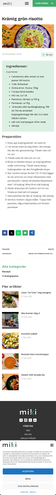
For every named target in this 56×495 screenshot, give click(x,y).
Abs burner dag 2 (30, 313)
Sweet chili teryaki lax (33, 375)
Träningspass (10, 276)
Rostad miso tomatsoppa (35, 354)
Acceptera (28, 471)
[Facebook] (21, 420)
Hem (28, 430)
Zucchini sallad (29, 334)
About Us (33, 492)
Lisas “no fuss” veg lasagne (36, 292)
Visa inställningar (28, 486)
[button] (52, 445)
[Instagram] (25, 420)
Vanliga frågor (28, 438)
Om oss (28, 434)
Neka (28, 479)
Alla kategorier (14, 267)
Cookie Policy (24, 492)
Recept (6, 271)
